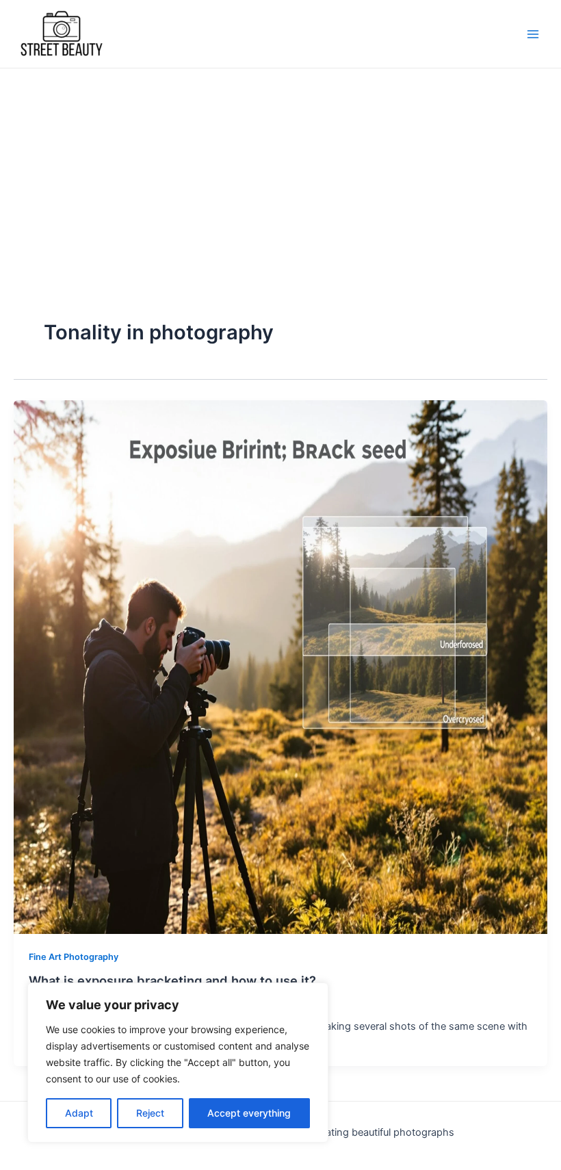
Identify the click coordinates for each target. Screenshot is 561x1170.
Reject (150, 1113)
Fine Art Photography (73, 957)
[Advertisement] (280, 171)
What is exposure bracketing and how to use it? (172, 980)
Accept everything (249, 1113)
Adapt (79, 1113)
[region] (177, 1063)
